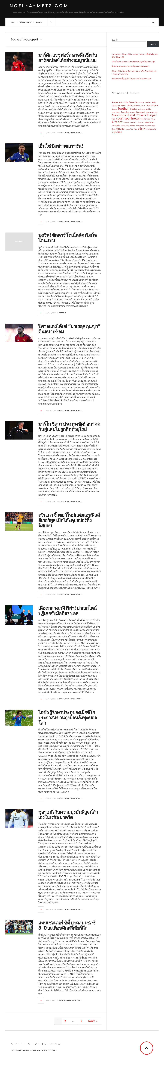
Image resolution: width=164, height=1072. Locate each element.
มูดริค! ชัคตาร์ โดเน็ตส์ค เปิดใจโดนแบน (67, 238)
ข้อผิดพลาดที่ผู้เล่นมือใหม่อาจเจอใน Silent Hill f (131, 78)
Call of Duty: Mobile (119, 105)
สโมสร (142, 128)
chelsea (130, 105)
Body (154, 102)
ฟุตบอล (120, 128)
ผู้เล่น (113, 129)
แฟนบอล (117, 132)
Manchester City (152, 112)
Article (39, 22)
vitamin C (133, 122)
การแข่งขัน (116, 126)
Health (133, 108)
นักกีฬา (132, 126)
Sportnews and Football (70, 132)
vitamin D (141, 122)
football (123, 108)
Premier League (146, 115)
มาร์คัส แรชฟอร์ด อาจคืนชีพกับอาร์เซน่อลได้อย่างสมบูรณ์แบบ (67, 58)
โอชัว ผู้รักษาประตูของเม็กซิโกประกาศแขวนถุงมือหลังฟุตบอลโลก (67, 717)
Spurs (153, 119)
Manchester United (123, 115)
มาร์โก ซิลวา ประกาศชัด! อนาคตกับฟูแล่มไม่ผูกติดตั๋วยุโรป (69, 427)
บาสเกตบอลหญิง (150, 126)
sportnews (132, 118)
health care (141, 109)
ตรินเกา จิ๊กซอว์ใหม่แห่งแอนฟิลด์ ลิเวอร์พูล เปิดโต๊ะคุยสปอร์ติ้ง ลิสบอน (69, 520)
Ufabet (117, 121)
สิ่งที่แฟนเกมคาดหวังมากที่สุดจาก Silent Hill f (130, 66)
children (137, 105)
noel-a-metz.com (39, 6)
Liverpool (140, 112)
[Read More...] (41, 133)
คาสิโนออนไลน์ (125, 125)
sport (120, 118)
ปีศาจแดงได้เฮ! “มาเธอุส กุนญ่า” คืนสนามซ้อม (69, 329)
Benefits (148, 102)
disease (114, 109)
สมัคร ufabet (25, 22)
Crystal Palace (152, 105)
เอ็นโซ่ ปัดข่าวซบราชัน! (60, 146)
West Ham (149, 122)
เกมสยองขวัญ (151, 129)
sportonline (145, 119)
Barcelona (134, 102)
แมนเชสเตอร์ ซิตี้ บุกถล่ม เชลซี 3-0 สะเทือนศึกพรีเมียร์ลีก (66, 925)
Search (114, 40)
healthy (148, 109)
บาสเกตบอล (140, 126)
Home (12, 22)
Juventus (125, 112)
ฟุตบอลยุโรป (129, 129)
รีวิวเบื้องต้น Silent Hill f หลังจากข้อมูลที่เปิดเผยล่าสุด (133, 61)
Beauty (142, 102)
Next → (93, 1021)
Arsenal (115, 102)
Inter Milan (116, 112)
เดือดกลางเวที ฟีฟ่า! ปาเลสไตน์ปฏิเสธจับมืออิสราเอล (67, 611)
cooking (143, 105)
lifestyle (132, 112)
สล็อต (135, 129)
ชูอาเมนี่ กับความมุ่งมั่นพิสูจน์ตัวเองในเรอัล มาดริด (68, 815)
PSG (113, 119)
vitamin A (126, 122)
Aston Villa (123, 102)
